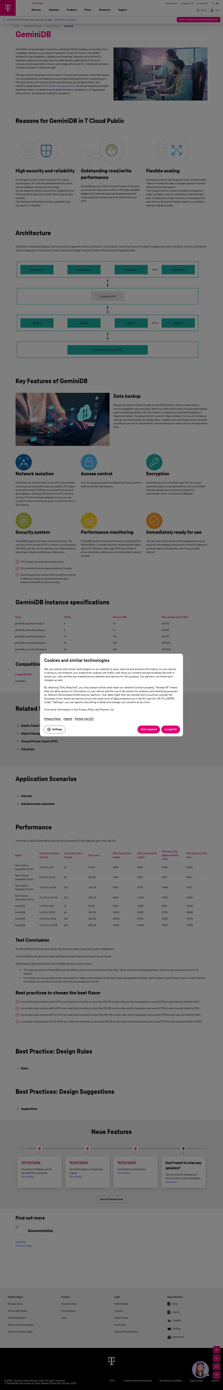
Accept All (171, 729)
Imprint (68, 719)
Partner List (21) (84, 719)
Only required (149, 729)
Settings (57, 729)
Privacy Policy (52, 719)
